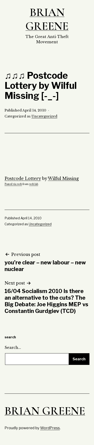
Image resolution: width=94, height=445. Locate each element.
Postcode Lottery (23, 178)
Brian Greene (47, 19)
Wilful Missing (63, 178)
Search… (13, 347)
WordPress (50, 428)
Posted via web (13, 184)
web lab (33, 184)
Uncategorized (44, 116)
